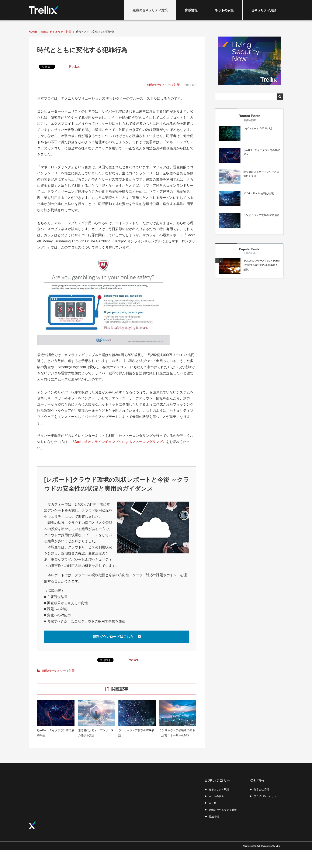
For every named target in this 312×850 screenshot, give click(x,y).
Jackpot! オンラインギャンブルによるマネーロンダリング (118, 442)
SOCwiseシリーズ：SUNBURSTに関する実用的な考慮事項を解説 (261, 265)
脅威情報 (191, 10)
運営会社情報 (261, 789)
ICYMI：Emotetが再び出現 (258, 193)
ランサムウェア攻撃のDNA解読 (261, 215)
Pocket (74, 66)
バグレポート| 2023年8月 (258, 128)
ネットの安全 (224, 10)
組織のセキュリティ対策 (150, 10)
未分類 (212, 803)
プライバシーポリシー (266, 796)
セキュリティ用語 (264, 10)
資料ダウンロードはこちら (113, 636)
